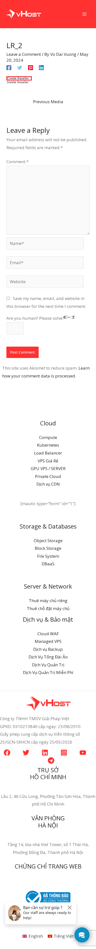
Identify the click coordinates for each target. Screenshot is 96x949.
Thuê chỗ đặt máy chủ (48, 608)
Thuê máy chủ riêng (48, 600)
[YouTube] (83, 752)
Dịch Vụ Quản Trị (48, 665)
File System (48, 556)
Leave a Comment (23, 54)
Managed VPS (48, 641)
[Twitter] (19, 67)
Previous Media (48, 101)
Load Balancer (48, 453)
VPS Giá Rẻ (48, 461)
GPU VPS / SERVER (48, 468)
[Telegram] (51, 760)
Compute (48, 437)
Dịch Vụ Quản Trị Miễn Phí (48, 672)
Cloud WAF (48, 633)
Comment (17, 161)
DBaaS (48, 564)
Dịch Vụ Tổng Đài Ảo (48, 657)
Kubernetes (48, 445)
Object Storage (48, 540)
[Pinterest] (30, 67)
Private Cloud (48, 476)
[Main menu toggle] (84, 14)
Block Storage (48, 548)
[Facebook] (8, 67)
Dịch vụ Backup (48, 649)
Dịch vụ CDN (48, 484)
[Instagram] (64, 752)
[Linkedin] (41, 67)
